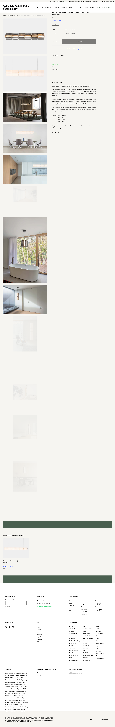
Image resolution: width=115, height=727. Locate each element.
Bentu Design (72, 643)
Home (4, 15)
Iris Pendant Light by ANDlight (18, 689)
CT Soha (20, 677)
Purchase (79, 34)
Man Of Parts (86, 653)
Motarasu (85, 657)
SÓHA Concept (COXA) (100, 644)
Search (98, 7)
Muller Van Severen (88, 660)
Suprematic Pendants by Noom (17, 709)
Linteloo (85, 643)
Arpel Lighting (72, 638)
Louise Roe (85, 648)
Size (53, 22)
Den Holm (71, 653)
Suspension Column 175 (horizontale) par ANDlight (15, 561)
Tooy (97, 648)
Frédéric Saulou (87, 636)
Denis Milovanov (73, 655)
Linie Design (86, 645)
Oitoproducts (99, 633)
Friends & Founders (88, 638)
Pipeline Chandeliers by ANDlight (19, 702)
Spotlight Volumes (15, 707)
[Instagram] (9, 627)
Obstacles (98, 631)
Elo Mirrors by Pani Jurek (15, 682)
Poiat (97, 638)
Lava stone (15, 691)
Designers (10, 15)
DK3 (70, 657)
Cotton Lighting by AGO (11, 677)
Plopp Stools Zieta (10, 704)
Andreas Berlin (73, 633)
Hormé (84, 640)
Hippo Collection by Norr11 (17, 686)
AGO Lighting (72, 626)
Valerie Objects (100, 653)
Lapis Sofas (8, 691)
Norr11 (97, 628)
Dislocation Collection (11, 680)
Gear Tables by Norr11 (16, 684)
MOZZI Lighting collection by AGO (18, 693)
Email (53, 59)
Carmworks (72, 648)
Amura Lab (72, 628)
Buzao (71, 645)
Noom (97, 626)
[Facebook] (6, 627)
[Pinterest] (13, 627)
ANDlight (71, 631)
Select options (6, 569)
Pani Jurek (99, 636)
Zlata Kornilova (100, 658)
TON (97, 646)
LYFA (84, 650)
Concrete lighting (22, 675)
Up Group (98, 651)
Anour (70, 636)
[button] (43, 603)
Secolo (98, 640)
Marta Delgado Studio (88, 655)
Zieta (97, 656)
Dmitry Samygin (73, 660)
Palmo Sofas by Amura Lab (12, 695)
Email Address (9, 599)
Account (104, 7)
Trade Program (89, 7)
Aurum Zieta (8, 673)
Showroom (55, 62)
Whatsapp (55, 57)
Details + (55, 18)
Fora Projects (86, 633)
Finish (54, 26)
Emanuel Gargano (87, 628)
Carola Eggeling (73, 650)
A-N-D (16, 15)
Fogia (84, 631)
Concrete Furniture (13, 675)
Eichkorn (85, 626)
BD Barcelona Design (74, 640)
